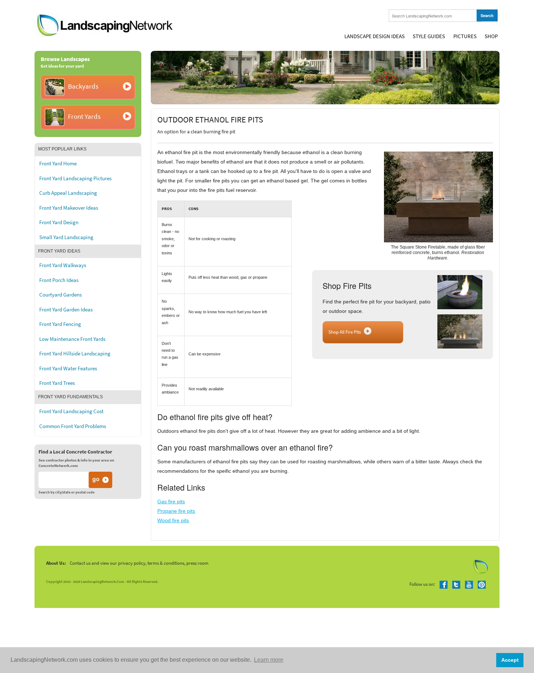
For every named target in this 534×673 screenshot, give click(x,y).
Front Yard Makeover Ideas (68, 207)
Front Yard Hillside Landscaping (74, 353)
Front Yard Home (58, 163)
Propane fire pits (176, 511)
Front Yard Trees (57, 383)
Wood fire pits (173, 520)
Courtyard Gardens (60, 294)
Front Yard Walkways (62, 265)
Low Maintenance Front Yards (72, 339)
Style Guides (429, 36)
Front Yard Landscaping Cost (71, 411)
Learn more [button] (268, 660)
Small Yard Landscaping (66, 237)
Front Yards (84, 116)
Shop (491, 36)
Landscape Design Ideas (374, 36)
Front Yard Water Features (68, 368)
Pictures (465, 36)
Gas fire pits (171, 501)
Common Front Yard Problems (72, 426)
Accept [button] (510, 660)
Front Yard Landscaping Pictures (75, 178)
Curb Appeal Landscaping (68, 193)
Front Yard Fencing (60, 324)
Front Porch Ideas (58, 280)
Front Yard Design (58, 222)
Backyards (83, 86)
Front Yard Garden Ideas (66, 309)
